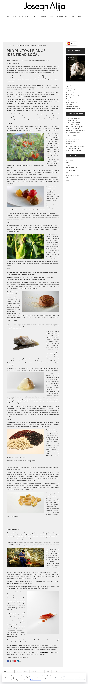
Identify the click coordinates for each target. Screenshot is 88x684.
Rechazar (69, 678)
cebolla (51, 373)
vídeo (68, 180)
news (68, 165)
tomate (10, 126)
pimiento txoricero (13, 533)
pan (9, 277)
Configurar (80, 678)
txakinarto (25, 282)
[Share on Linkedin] (18, 661)
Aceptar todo (59, 678)
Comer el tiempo (71, 135)
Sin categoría (70, 170)
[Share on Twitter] (10, 661)
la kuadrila (69, 160)
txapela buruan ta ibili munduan (28, 45)
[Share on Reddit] (13, 661)
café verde (54, 652)
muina (68, 162)
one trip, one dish (72, 168)
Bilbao (26, 671)
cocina (41, 671)
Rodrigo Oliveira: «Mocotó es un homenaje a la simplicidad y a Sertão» (75, 148)
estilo (48, 671)
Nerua (38, 85)
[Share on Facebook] (8, 661)
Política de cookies (35, 680)
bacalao (40, 324)
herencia (56, 671)
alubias (11, 422)
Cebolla (33, 671)
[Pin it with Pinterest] (15, 661)
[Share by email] (20, 661)
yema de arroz (46, 652)
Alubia (11, 671)
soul (19, 45)
